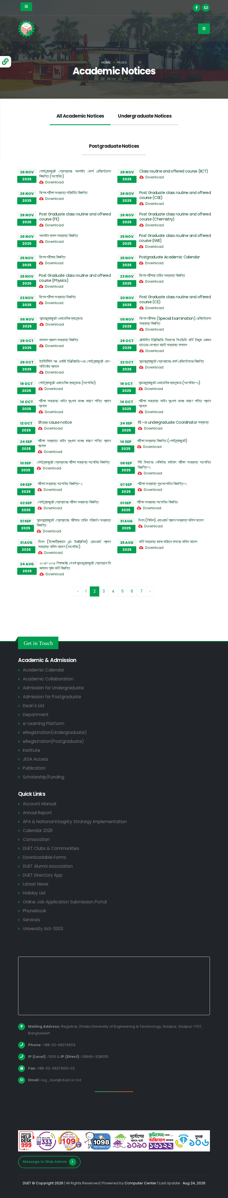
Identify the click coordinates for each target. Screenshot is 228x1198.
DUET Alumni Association (48, 866)
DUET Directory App (42, 875)
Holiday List (34, 893)
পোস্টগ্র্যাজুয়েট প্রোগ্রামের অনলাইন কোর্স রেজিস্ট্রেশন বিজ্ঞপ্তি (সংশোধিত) (75, 173)
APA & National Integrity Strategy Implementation (75, 821)
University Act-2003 (43, 929)
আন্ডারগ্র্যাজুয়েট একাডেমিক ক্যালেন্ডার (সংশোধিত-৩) (169, 382)
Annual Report (37, 813)
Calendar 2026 (38, 830)
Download (54, 182)
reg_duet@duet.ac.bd (61, 1080)
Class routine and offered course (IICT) (173, 171)
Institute (31, 750)
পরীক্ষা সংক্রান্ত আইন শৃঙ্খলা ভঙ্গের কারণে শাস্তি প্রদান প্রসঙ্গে (75, 403)
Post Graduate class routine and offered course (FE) (75, 216)
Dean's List (33, 706)
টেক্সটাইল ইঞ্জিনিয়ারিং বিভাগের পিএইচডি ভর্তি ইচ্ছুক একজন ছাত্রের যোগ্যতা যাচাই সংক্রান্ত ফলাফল (175, 342)
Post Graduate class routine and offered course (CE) (175, 299)
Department (36, 714)
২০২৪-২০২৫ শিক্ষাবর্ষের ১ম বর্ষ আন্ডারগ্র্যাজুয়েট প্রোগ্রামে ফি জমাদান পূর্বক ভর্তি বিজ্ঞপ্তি (75, 565)
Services (31, 920)
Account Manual (39, 804)
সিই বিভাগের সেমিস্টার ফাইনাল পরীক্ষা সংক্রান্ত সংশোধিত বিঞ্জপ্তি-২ (174, 464)
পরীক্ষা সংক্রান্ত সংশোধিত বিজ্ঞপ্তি (157, 502)
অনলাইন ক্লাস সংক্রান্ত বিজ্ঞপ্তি (58, 235)
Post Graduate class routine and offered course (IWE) (175, 238)
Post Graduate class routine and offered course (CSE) (175, 195)
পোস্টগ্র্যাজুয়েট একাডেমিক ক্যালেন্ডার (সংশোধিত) (67, 382)
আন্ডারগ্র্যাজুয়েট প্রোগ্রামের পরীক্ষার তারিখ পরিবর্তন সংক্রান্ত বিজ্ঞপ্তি (74, 522)
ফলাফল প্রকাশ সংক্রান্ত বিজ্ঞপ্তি (58, 340)
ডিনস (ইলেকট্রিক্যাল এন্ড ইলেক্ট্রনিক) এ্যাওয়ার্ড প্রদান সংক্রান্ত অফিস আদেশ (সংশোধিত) (74, 544)
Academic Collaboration (48, 679)
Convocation (36, 839)
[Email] (206, 8)
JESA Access (35, 759)
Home (106, 62)
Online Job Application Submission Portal (65, 902)
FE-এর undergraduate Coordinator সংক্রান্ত (173, 422)
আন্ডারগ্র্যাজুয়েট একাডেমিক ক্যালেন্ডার (60, 318)
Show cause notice (55, 422)
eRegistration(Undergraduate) (55, 732)
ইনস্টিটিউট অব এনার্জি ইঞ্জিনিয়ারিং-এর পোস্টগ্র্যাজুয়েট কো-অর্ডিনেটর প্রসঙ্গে (75, 363)
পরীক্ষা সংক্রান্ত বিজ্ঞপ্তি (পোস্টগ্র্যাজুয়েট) (162, 440)
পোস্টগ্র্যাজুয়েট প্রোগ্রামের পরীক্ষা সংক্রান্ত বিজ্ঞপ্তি (68, 502)
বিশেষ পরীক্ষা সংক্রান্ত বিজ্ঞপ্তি (57, 297)
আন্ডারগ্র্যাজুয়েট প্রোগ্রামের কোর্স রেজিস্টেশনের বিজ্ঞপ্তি (171, 361)
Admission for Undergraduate (53, 688)
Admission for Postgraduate (52, 697)
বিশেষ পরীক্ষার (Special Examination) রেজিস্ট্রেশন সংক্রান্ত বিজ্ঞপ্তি (175, 321)
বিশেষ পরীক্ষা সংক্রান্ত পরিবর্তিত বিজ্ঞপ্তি (63, 192)
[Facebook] (196, 8)
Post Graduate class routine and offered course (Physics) (75, 278)
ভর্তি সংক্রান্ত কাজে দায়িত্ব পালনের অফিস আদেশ (168, 541)
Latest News (35, 884)
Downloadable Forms (44, 857)
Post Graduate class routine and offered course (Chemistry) (175, 216)
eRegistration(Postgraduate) (53, 741)
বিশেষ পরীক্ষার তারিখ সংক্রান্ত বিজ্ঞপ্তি (162, 275)
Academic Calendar (43, 670)
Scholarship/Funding (43, 777)
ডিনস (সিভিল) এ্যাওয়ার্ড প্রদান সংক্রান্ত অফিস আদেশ (170, 520)
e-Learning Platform (43, 723)
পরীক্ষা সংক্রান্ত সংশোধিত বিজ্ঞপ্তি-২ (60, 483)
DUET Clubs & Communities (51, 848)
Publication (34, 768)
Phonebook (34, 911)
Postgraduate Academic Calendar (169, 257)
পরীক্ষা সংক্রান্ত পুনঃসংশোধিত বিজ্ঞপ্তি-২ (162, 483)
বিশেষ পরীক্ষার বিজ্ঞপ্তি (52, 257)
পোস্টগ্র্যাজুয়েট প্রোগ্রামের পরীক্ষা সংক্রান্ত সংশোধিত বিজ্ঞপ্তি (73, 462)
